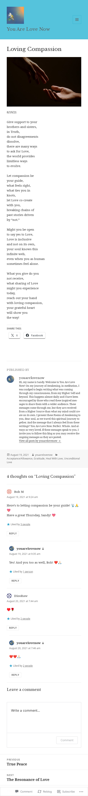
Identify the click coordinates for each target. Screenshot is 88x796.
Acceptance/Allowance (20, 458)
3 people (25, 524)
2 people (25, 618)
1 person (28, 571)
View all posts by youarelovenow (38, 441)
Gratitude (39, 458)
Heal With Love (54, 458)
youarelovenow (43, 455)
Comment (67, 740)
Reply (13, 533)
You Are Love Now (28, 29)
